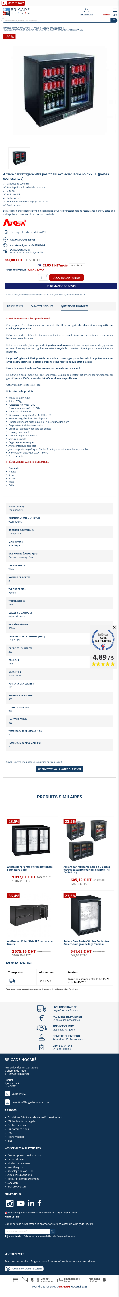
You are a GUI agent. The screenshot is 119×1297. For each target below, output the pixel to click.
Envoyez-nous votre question (61, 769)
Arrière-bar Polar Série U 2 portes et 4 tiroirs (30, 942)
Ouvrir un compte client (27, 1268)
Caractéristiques (42, 306)
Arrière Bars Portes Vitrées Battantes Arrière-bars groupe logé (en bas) (86, 942)
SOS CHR (12, 1182)
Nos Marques (15, 1167)
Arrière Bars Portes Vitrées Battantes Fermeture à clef (30, 868)
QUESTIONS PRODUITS (74, 306)
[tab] (15, 306)
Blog (10, 1140)
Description (15, 306)
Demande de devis (62, 286)
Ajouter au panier (66, 277)
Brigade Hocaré (20, 1059)
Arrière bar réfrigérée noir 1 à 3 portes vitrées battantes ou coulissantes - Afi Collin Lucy (87, 869)
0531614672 (16, 3)
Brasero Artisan (16, 1186)
